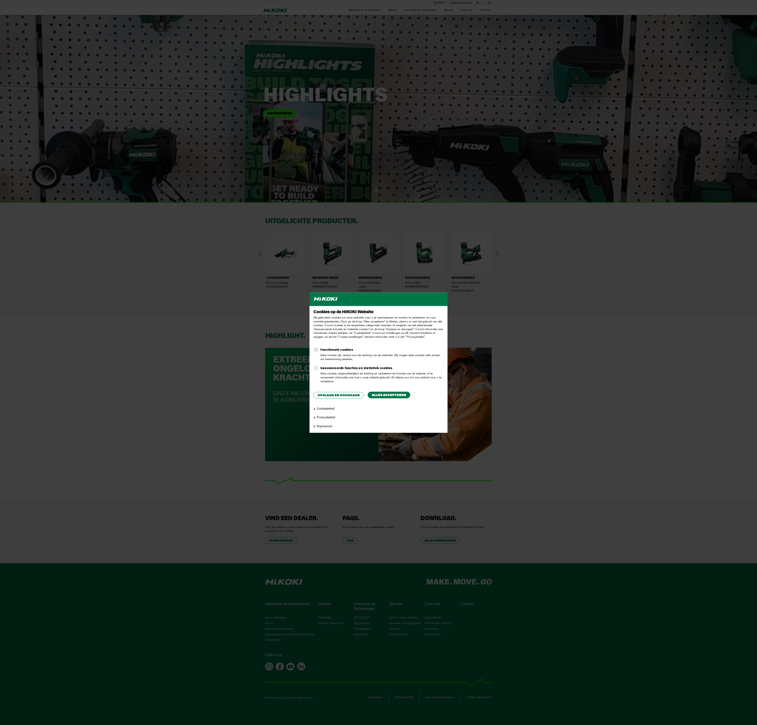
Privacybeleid (326, 417)
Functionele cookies (336, 350)
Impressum (324, 426)
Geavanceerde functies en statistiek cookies (356, 368)
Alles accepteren (389, 395)
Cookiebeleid (326, 408)
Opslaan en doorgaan (339, 395)
